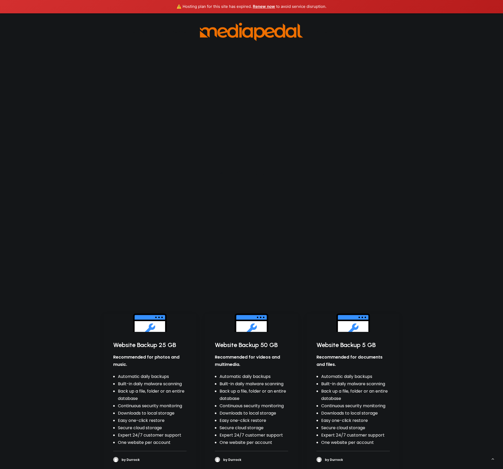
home (129, 32)
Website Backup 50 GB (246, 345)
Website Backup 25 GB (144, 345)
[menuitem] (129, 32)
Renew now (264, 6)
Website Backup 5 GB (346, 345)
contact (374, 32)
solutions (152, 32)
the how (178, 32)
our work (325, 32)
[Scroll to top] (492, 458)
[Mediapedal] (251, 32)
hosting (350, 32)
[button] (150, 323)
